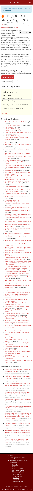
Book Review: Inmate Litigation (13, 183)
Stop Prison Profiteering (18, 470)
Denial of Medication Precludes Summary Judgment (18, 247)
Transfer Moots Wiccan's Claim (13, 200)
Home (11, 455)
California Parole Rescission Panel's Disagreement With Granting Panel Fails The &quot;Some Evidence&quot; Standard (17, 268)
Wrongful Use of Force (9, 374)
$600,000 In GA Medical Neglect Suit (14, 136)
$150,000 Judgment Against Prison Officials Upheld (18, 165)
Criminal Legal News (15, 459)
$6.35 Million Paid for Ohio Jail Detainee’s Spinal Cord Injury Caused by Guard (17, 393)
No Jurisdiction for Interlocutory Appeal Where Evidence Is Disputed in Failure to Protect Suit (17, 321)
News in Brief (8, 256)
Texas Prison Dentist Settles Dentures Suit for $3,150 (18, 132)
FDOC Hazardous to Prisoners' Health (14, 186)
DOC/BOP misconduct (20, 442)
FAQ (13, 466)
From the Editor (9, 130)
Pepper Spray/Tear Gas (17, 381)
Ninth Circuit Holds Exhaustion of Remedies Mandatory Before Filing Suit (16, 303)
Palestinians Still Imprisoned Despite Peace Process (17, 196)
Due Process (7, 420)
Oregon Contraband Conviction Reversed (15, 350)
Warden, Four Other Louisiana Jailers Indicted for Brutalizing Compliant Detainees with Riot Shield (17, 431)
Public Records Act (22, 444)
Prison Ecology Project (18, 472)
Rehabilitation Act (8, 388)
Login (15, 82)
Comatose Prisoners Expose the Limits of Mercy (17, 203)
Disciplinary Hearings (11, 26)
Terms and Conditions (17, 468)
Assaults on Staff (24, 373)
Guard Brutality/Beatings (15, 373)
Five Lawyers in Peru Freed (12, 160)
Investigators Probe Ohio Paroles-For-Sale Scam (17, 181)
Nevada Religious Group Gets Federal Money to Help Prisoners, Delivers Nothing (18, 215)
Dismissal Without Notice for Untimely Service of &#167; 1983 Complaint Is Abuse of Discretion (17, 293)
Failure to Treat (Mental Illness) (19, 388)
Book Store (16, 478)
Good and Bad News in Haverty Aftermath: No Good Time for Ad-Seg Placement (18, 190)
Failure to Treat (8, 380)
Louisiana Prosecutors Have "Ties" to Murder (16, 149)
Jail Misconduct (20, 409)
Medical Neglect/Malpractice (19, 428)
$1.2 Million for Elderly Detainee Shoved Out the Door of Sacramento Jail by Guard (17, 384)
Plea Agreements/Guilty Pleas (17, 421)
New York (15, 27)
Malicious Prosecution (21, 26)
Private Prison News (18, 481)
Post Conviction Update (11, 170)
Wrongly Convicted (14, 462)
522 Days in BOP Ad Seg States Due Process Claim (18, 261)
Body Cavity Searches (16, 380)
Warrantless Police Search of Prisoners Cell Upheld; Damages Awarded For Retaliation (18, 330)
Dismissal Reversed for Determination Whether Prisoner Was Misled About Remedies (16, 249)
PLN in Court (8, 127)
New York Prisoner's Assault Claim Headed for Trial (18, 280)
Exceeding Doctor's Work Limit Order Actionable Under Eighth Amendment (17, 274)
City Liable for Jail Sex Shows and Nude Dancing (17, 228)
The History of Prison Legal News (13, 125)
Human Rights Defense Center (17, 457)
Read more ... (5, 113)
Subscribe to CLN (17, 476)
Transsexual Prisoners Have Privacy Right (15, 271)
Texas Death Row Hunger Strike (13, 202)
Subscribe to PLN (17, 474)
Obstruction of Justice (17, 411)
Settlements (7, 397)
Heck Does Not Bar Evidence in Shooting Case (16, 230)
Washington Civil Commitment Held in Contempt (17, 144)
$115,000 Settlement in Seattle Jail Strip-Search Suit (18, 237)
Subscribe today (7, 10)
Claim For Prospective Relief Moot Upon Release (17, 217)
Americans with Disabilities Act (22, 387)
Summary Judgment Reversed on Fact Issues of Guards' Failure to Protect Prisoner (16, 258)
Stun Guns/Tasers (8, 435)
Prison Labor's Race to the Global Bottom (15, 193)
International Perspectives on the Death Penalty (16, 210)
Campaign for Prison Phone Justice (18, 460)
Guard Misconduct (27, 378)
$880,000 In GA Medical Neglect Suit (14, 129)
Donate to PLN (17, 479)
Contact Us (15, 465)
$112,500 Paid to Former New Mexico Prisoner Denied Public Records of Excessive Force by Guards (17, 440)
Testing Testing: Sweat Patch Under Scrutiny (16, 122)
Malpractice (12, 395)
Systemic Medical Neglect (18, 427)
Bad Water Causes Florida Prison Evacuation (16, 179)
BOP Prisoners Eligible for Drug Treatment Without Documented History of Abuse (18, 352)
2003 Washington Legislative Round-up (15, 167)
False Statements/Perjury (18, 402)
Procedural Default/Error (16, 420)
